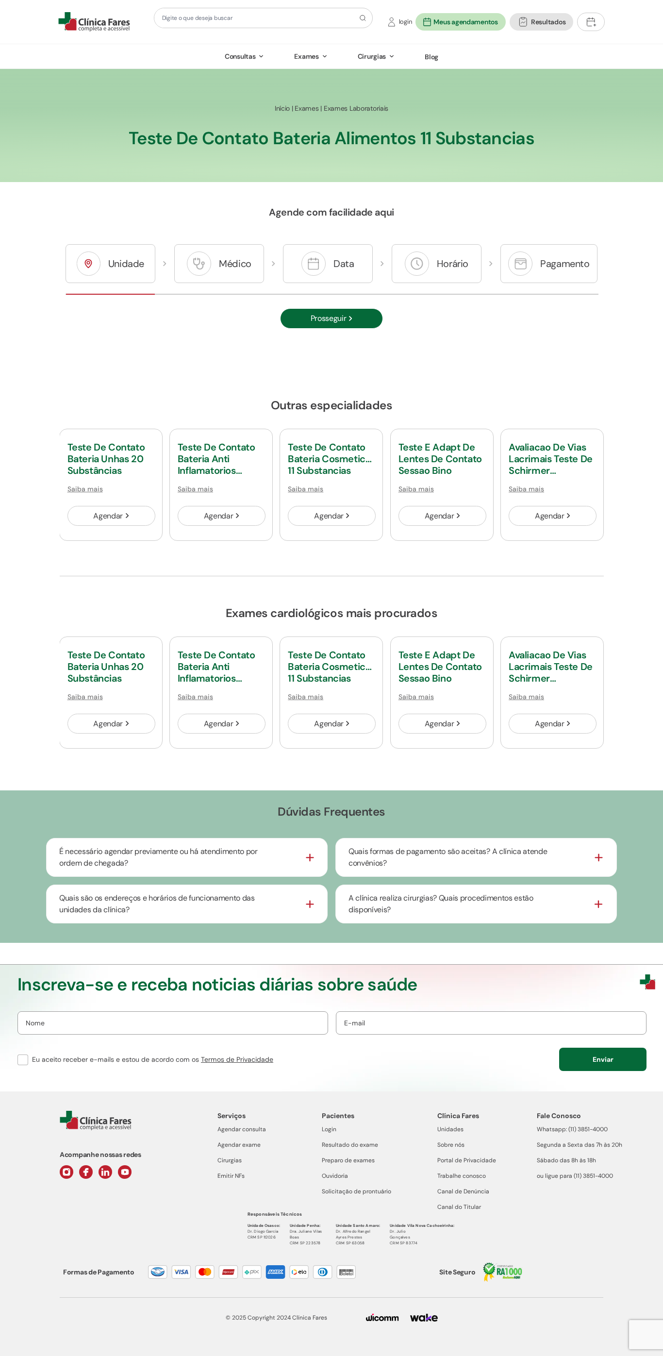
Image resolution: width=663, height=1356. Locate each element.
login (405, 21)
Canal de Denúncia (463, 1191)
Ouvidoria (335, 1176)
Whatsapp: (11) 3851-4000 (572, 1129)
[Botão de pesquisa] (361, 18)
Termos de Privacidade (237, 1059)
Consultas (240, 56)
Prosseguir (329, 318)
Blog (431, 56)
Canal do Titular (459, 1207)
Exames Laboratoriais (356, 108)
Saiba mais (85, 489)
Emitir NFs (231, 1176)
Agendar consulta (241, 1129)
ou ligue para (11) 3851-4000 (575, 1176)
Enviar (603, 1059)
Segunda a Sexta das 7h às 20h (579, 1145)
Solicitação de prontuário (356, 1191)
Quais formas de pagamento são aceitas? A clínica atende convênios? (447, 857)
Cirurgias (372, 56)
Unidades (450, 1129)
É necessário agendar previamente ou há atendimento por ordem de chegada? (158, 857)
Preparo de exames (348, 1160)
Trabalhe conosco (461, 1176)
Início (282, 108)
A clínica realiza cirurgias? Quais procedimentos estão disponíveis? (440, 904)
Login (329, 1129)
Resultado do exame (350, 1145)
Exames (306, 56)
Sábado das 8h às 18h (566, 1160)
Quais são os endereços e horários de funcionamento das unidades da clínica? (157, 904)
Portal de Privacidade (466, 1160)
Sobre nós (450, 1145)
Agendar (108, 516)
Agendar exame (239, 1145)
